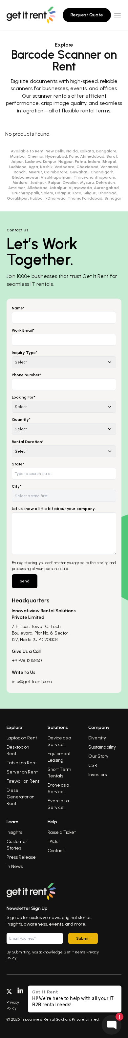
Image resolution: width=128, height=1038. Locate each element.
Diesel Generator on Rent (20, 797)
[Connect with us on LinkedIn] (20, 991)
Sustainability (102, 747)
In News (15, 866)
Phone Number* (26, 375)
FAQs (53, 841)
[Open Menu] (117, 15)
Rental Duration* (28, 442)
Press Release (21, 857)
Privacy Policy (13, 1005)
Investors (97, 774)
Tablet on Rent (22, 763)
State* (18, 464)
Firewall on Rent (23, 781)
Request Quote (87, 15)
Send (25, 581)
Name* (18, 308)
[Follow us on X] (9, 991)
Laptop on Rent (22, 738)
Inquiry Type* (24, 352)
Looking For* (23, 397)
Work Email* (23, 330)
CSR (92, 765)
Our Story (98, 756)
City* (16, 486)
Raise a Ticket (62, 832)
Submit (83, 938)
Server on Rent (22, 772)
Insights (14, 832)
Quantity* (21, 419)
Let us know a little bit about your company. (54, 508)
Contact (56, 850)
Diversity (97, 738)
